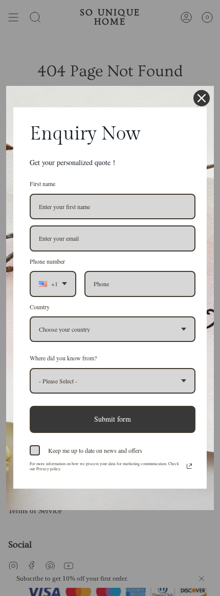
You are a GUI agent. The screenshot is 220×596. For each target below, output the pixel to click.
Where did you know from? (63, 358)
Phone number (47, 261)
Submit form (112, 419)
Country (40, 307)
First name (42, 183)
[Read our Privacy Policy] (189, 466)
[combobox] (53, 283)
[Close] (201, 98)
